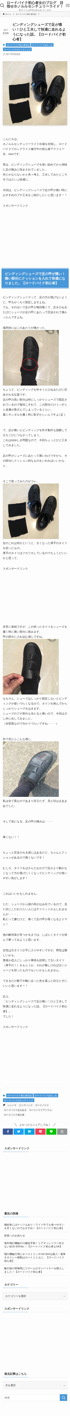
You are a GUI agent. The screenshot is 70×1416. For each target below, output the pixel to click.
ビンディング (25, 1105)
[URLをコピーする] (62, 1132)
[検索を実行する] (63, 1397)
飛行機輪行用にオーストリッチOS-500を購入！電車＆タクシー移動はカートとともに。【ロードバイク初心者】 (35, 1257)
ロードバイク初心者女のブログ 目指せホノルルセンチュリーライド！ (35, 4)
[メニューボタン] (67, 5)
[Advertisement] (31, 231)
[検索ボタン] (2, 5)
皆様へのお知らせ (14, 1235)
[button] (8, 1132)
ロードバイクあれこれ (42, 44)
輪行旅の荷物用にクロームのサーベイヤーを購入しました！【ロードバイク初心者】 (34, 1269)
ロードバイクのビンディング (17, 49)
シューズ (11, 1105)
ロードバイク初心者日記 (18, 44)
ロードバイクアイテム (40, 1109)
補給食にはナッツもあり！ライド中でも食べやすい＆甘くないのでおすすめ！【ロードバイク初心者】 (34, 1226)
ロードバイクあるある (15, 1109)
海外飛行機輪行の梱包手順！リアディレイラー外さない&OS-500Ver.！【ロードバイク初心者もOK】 (34, 1244)
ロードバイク (42, 1105)
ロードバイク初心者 (14, 1114)
